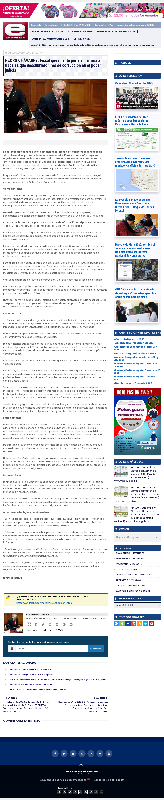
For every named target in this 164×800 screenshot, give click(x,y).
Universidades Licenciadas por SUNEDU (135, 25)
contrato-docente (126, 569)
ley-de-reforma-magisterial (130, 585)
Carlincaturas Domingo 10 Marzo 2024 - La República (31, 674)
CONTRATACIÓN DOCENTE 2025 (50, 39)
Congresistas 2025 (80, 31)
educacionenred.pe (12, 578)
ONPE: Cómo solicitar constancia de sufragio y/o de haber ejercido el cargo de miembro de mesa (136, 293)
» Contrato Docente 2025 (129, 339)
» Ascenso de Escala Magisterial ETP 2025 (135, 348)
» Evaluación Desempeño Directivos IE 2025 (137, 371)
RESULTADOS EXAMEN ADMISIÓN (76, 25)
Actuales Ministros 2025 (47, 31)
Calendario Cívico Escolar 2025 (134, 83)
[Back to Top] (81, 764)
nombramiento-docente (129, 563)
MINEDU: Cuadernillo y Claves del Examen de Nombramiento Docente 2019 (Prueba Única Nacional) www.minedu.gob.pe (136, 514)
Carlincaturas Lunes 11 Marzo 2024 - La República (30, 669)
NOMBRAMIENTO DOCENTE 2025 (116, 31)
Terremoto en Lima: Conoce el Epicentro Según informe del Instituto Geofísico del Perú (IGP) (135, 162)
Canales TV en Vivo (104, 25)
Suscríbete (36, 25)
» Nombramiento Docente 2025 (133, 383)
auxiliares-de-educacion (129, 580)
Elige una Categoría (127, 537)
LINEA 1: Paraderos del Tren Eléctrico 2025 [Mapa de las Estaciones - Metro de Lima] (132, 120)
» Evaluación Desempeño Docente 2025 (135, 378)
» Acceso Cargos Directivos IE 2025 (135, 353)
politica (39, 52)
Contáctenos (51, 25)
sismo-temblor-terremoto (130, 553)
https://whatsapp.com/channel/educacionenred (44, 602)
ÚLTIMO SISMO (82, 39)
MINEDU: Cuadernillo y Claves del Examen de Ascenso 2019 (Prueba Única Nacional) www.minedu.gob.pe (135, 474)
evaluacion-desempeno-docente (133, 591)
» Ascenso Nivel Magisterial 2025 (133, 343)
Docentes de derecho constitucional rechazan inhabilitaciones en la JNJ (38, 689)
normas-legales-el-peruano (130, 558)
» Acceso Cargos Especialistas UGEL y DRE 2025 (136, 359)
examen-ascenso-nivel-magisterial (134, 574)
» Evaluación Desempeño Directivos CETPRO (135, 365)
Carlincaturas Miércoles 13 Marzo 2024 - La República (31, 684)
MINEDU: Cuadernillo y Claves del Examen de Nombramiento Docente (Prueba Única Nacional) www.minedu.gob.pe (136, 494)
